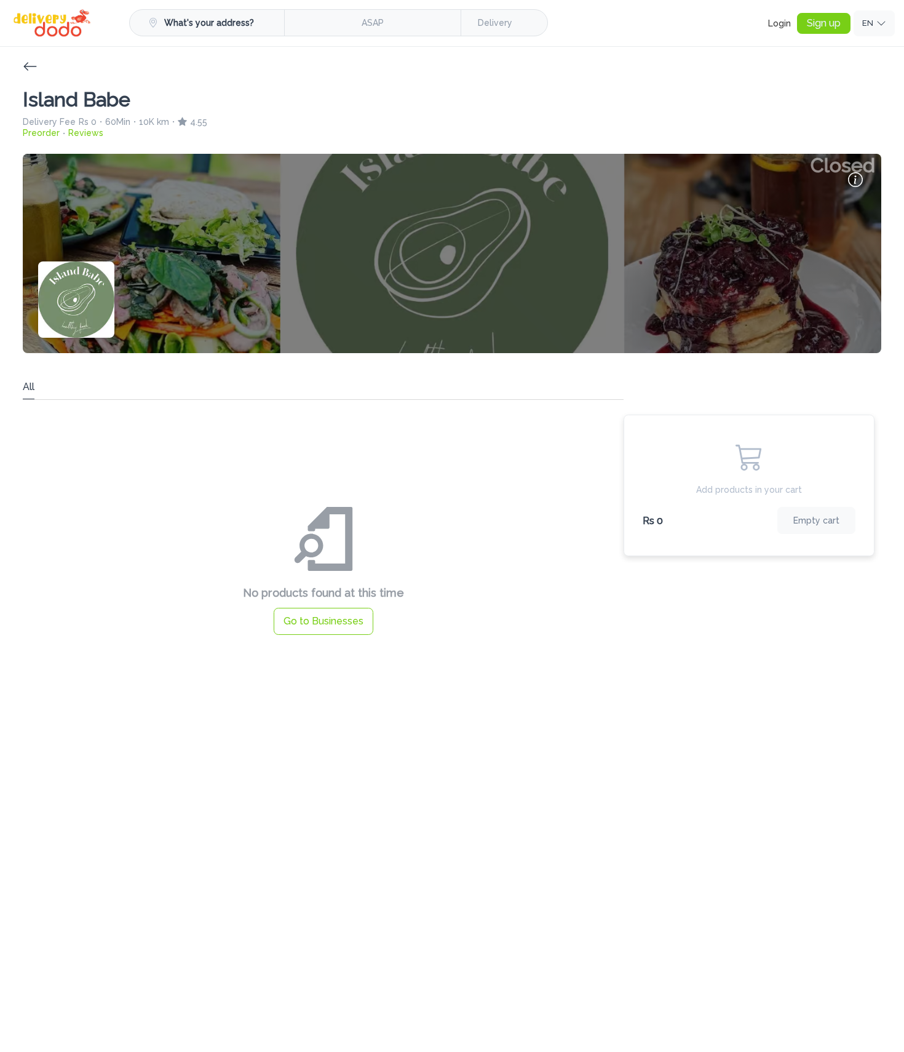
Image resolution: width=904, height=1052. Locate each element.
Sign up (824, 23)
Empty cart (816, 520)
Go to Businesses (323, 621)
